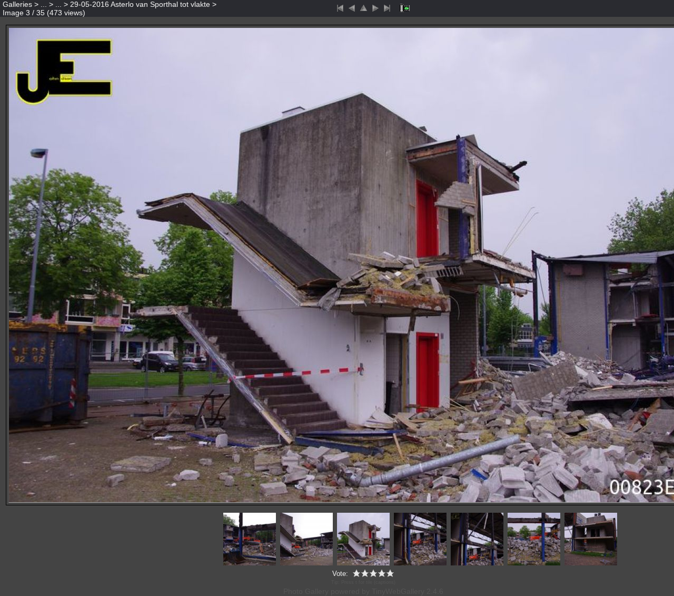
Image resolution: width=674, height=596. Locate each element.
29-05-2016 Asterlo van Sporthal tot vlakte (140, 4)
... (44, 4)
